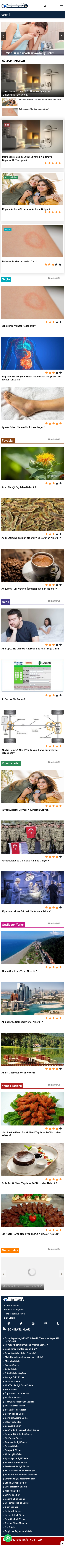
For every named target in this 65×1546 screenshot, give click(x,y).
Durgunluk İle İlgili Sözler (17, 1503)
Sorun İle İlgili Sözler (15, 1414)
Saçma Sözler (12, 1446)
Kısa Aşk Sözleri (13, 1491)
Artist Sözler (11, 1369)
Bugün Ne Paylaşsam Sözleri (19, 1531)
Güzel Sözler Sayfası (15, 1373)
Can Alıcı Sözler (13, 1426)
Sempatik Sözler (13, 1450)
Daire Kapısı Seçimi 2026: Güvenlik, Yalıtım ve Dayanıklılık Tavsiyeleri (33, 1339)
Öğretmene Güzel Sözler (17, 1393)
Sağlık (4, 14)
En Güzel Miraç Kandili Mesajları (20, 1470)
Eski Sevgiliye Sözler (15, 1405)
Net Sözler (10, 1527)
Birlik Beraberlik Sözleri (16, 1462)
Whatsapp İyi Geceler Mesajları (20, 1479)
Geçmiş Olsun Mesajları (16, 1523)
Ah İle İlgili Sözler (13, 1454)
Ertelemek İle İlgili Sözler (17, 1466)
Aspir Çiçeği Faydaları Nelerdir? (20, 1353)
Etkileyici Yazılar (13, 1422)
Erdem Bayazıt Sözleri (16, 1483)
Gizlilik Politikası (11, 1305)
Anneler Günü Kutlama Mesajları (21, 1474)
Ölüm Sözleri (11, 1507)
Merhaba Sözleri (13, 1361)
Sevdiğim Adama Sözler (16, 1418)
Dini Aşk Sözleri (12, 1495)
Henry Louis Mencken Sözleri (19, 1402)
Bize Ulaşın (9, 1318)
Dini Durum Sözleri (14, 1438)
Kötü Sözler (11, 1389)
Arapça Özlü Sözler (14, 1377)
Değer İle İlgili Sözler (15, 1499)
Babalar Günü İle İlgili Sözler (19, 1434)
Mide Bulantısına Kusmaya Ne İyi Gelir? (24, 1357)
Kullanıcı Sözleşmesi (14, 1309)
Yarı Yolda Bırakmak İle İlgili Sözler (22, 1430)
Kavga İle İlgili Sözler (15, 1515)
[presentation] (3, 36)
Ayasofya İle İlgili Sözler (17, 1458)
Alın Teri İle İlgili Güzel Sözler (19, 1385)
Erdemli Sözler (12, 1365)
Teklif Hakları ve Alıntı (14, 1314)
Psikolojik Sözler (13, 1511)
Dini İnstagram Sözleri (16, 1487)
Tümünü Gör (55, 278)
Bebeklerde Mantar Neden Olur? (34, 109)
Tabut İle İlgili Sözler (15, 1519)
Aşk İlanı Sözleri (13, 1397)
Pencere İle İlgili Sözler (16, 1442)
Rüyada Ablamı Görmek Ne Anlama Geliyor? (40, 99)
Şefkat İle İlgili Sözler (15, 1410)
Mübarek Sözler (13, 1381)
